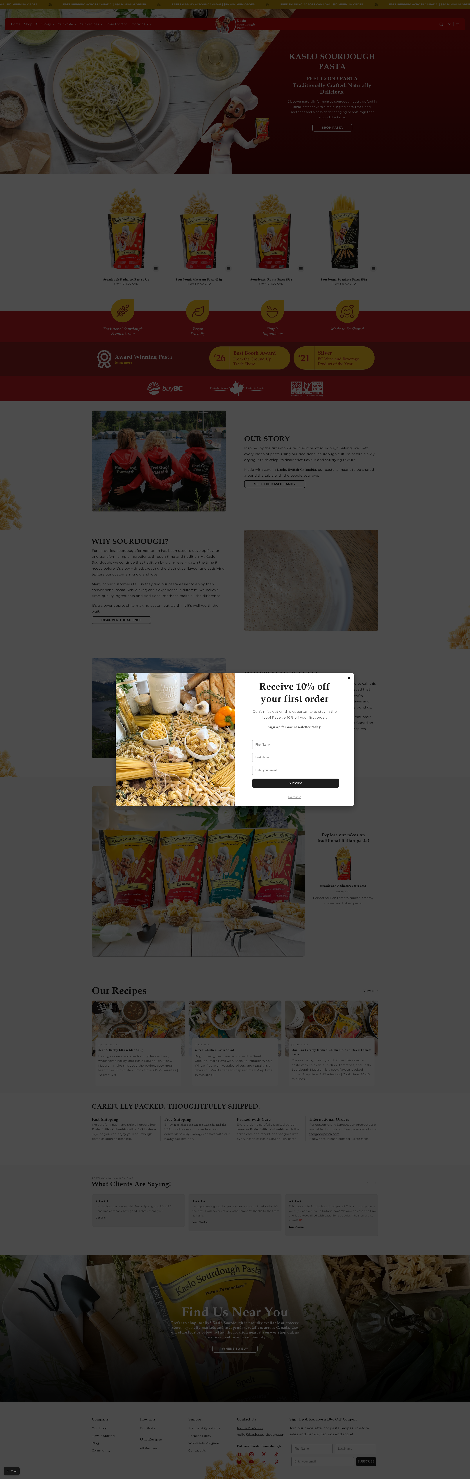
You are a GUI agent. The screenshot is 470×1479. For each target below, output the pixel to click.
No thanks (294, 797)
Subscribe (296, 783)
